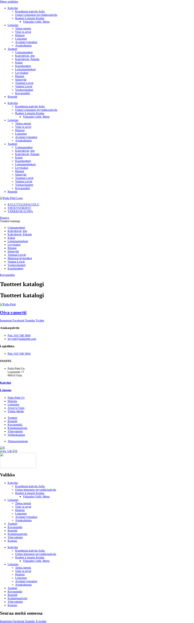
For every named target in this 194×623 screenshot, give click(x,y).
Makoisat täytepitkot (20, 258)
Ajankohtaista (23, 45)
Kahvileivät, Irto (25, 55)
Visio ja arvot (23, 31)
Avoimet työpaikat (26, 42)
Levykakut (21, 72)
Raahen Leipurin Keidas (29, 18)
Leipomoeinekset (25, 69)
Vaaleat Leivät (23, 86)
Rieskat (19, 76)
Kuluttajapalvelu (17, 534)
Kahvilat (13, 8)
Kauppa (12, 540)
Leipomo (13, 25)
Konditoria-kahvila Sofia (30, 11)
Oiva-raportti (13, 312)
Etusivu (4, 217)
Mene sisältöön (9, 1)
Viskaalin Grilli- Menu (36, 21)
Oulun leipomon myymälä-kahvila (35, 489)
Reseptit (12, 96)
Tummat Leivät (24, 83)
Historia (20, 35)
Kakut (19, 62)
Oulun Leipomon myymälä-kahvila (36, 14)
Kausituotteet (23, 66)
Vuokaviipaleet (24, 89)
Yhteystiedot (15, 537)
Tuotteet (12, 49)
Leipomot (21, 38)
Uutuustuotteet (24, 52)
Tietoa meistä (23, 28)
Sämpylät (20, 79)
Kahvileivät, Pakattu (27, 59)
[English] (6, 451)
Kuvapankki (22, 93)
